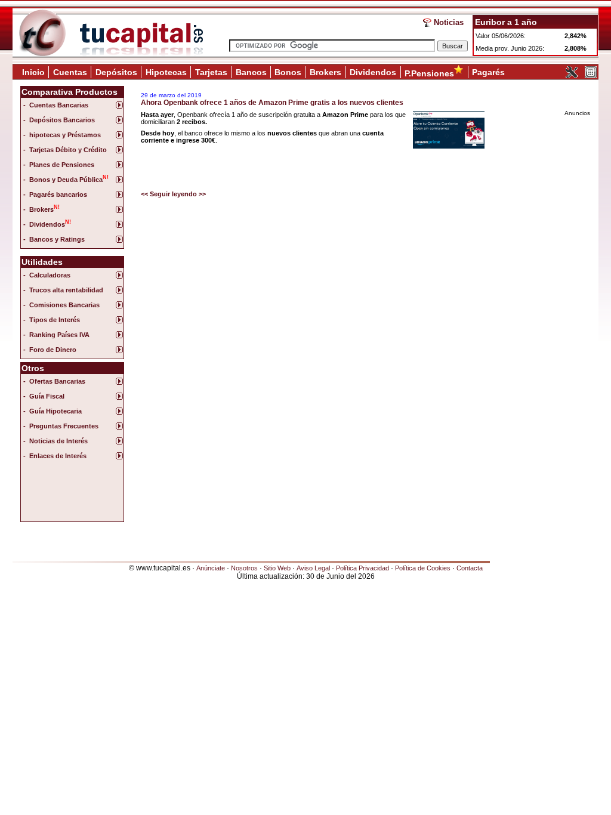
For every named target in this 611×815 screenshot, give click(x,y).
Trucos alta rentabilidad (66, 290)
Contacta (469, 568)
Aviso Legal (313, 568)
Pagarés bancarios (58, 194)
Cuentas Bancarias (58, 105)
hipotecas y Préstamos (65, 134)
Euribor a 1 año (506, 22)
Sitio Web (277, 568)
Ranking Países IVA (59, 334)
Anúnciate (210, 568)
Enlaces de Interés (58, 455)
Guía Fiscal (46, 396)
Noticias (449, 22)
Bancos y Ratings (57, 239)
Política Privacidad (362, 568)
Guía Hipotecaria (55, 411)
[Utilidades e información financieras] (572, 75)
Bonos (287, 72)
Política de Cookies (422, 568)
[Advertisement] (71, 494)
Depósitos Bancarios (62, 120)
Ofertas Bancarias (57, 381)
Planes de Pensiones (61, 164)
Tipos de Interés (54, 319)
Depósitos (116, 72)
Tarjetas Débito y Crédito (68, 149)
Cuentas (70, 72)
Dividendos (373, 72)
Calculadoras (49, 275)
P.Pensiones (429, 73)
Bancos (251, 72)
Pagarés (488, 72)
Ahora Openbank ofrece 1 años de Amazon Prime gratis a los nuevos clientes (272, 102)
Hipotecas (166, 72)
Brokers (325, 72)
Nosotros (244, 568)
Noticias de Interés (58, 440)
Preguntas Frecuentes (63, 426)
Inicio (33, 72)
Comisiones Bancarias (64, 304)
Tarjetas (211, 72)
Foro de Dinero (52, 349)
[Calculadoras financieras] (591, 75)
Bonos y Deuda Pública (69, 178)
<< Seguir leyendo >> (173, 193)
